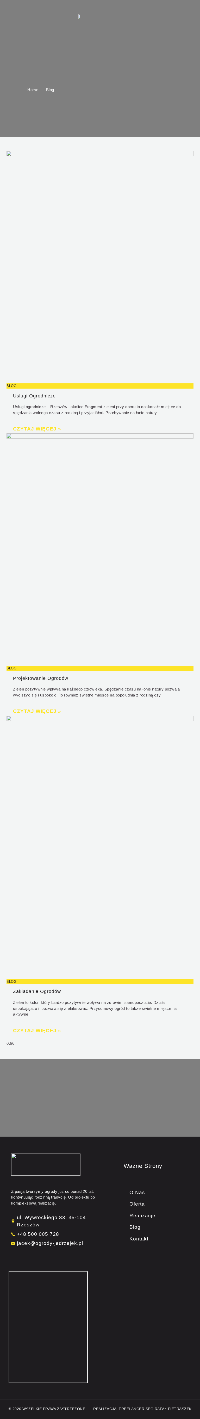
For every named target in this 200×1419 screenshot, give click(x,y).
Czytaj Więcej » (37, 429)
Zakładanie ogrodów (37, 991)
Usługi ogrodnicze (34, 395)
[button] (100, 16)
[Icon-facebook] (13, 1258)
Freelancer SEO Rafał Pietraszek (155, 1409)
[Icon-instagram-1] (17, 1258)
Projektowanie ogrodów (40, 678)
